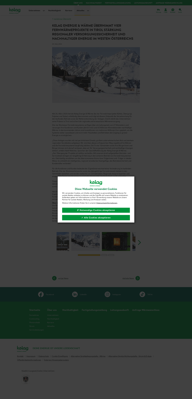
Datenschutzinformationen (106, 203)
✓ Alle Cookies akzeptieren (96, 217)
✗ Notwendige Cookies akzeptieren (96, 210)
